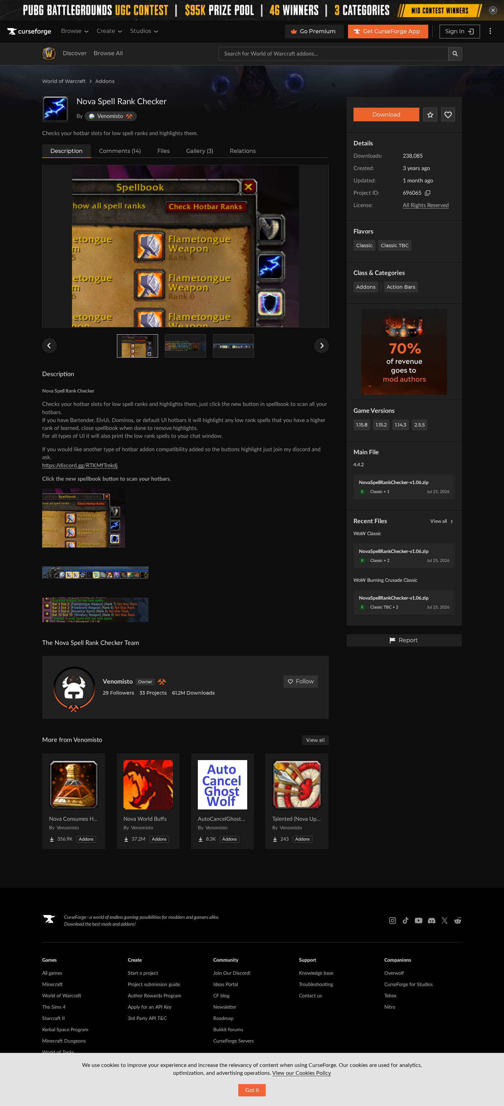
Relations (243, 151)
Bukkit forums (228, 1029)
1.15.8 (362, 425)
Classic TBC (395, 245)
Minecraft (52, 984)
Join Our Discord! (232, 973)
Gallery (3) (199, 151)
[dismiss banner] (493, 10)
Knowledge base (316, 973)
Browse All (108, 53)
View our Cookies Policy (301, 1073)
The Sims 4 (53, 1007)
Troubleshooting (316, 984)
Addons (105, 81)
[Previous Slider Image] (49, 345)
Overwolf (394, 973)
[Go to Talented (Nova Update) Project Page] (296, 801)
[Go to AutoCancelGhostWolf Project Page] (222, 801)
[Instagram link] (392, 920)
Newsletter (224, 1007)
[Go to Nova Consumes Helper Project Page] (73, 801)
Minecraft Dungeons (64, 1041)
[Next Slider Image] (321, 345)
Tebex (390, 996)
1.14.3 (400, 425)
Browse (71, 31)
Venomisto (118, 682)
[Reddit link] (458, 920)
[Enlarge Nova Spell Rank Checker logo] (55, 109)
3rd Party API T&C (147, 1018)
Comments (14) (120, 151)
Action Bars (401, 287)
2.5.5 (420, 425)
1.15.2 (381, 425)
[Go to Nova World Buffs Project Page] (148, 801)
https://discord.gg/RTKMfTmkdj (80, 465)
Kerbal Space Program (65, 1029)
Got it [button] (252, 1090)
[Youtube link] (419, 920)
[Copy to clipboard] (427, 193)
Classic (364, 245)
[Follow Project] (448, 114)
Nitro (389, 1007)
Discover (75, 53)
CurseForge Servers (233, 1041)
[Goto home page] (30, 31)
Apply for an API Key (149, 1007)
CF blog (221, 996)
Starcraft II (53, 1018)
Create (106, 31)
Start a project (143, 973)
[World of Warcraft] (49, 54)
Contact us (310, 996)
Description (66, 151)
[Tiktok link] (405, 920)
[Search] (455, 54)
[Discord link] (432, 920)
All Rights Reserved (426, 205)
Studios (140, 31)
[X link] (445, 920)
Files (163, 151)
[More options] (490, 31)
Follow (305, 681)
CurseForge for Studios (408, 984)
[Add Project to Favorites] (430, 114)
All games (52, 973)
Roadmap (223, 1018)
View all (438, 521)
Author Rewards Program (154, 996)
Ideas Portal (225, 984)
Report (408, 640)
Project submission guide (154, 984)
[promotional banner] (252, 10)
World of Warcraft (64, 81)
